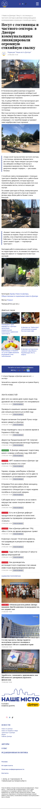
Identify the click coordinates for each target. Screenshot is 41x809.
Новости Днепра (8, 15)
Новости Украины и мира (10, 731)
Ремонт (10, 300)
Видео (4, 734)
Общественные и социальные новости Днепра (20, 296)
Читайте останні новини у (20, 368)
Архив (12, 294)
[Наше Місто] (5, 4)
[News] (22, 4)
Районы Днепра (7, 736)
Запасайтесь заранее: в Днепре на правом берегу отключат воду (20, 383)
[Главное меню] (37, 4)
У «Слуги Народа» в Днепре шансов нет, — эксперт (18, 377)
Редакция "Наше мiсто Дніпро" (19, 52)
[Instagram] (20, 4)
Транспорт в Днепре (8, 732)
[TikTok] (25, 4)
